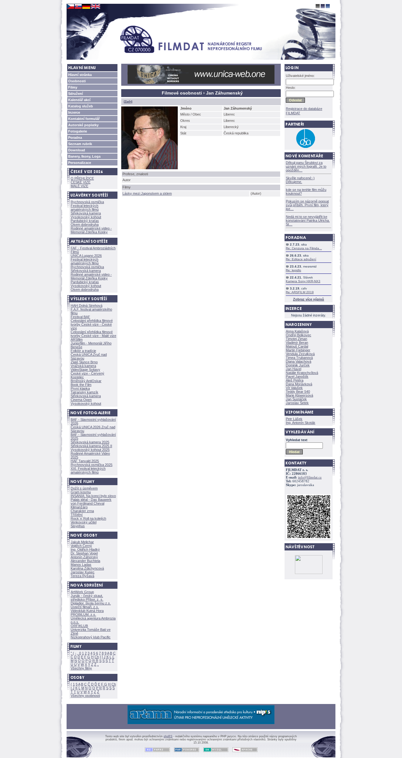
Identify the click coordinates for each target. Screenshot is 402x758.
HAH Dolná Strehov (86, 305)
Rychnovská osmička (87, 202)
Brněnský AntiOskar (86, 381)
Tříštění (77, 515)
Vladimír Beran (297, 342)
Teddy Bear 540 (298, 391)
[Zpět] (128, 101)
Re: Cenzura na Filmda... (304, 248)
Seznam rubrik (80, 144)
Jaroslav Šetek (297, 403)
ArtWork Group (82, 592)
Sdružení (75, 93)
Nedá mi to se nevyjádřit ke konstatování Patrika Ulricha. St (308, 220)
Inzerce (74, 112)
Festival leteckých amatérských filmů (85, 207)
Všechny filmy (81, 668)
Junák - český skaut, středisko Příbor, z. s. (87, 597)
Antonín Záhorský (84, 557)
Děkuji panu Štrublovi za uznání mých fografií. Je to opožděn (306, 166)
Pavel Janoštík (297, 376)
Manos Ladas (81, 564)
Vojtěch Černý (81, 546)
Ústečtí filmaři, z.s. (85, 607)
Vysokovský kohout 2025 (90, 450)
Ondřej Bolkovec (298, 335)
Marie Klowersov (299, 395)
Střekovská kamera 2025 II (91, 446)
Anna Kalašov (297, 331)
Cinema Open (81, 400)
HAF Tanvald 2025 (85, 461)
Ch (97, 657)
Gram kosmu (81, 492)
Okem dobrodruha (85, 224)
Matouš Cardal (297, 346)
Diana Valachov (298, 361)
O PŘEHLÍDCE (82, 178)
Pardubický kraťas (85, 221)
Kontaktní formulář (84, 119)
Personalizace (79, 163)
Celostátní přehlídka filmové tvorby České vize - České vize (92, 324)
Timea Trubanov (299, 358)
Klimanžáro (79, 507)
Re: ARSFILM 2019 (300, 292)
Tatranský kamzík (84, 392)
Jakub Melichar (82, 542)
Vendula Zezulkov (300, 354)
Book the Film (81, 385)
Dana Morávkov (299, 384)
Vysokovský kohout (86, 217)
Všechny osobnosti (85, 695)
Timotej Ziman (296, 339)
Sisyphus (78, 526)
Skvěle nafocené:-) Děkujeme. (300, 180)
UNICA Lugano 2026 (86, 255)
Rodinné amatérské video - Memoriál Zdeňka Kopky (91, 230)
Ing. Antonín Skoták (300, 423)
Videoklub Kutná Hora (87, 611)
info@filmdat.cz (310, 477)
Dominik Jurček (298, 365)
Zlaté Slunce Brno (84, 362)
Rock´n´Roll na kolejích (88, 518)
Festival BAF (80, 317)
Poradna (75, 137)
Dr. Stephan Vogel (84, 553)
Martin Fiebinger (298, 350)
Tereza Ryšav (82, 576)
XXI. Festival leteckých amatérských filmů (88, 470)
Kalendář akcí (79, 100)
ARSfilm (77, 339)
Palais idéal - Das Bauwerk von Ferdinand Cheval (91, 501)
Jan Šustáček (296, 399)
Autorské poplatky (83, 125)
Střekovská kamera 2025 (90, 442)
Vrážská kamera (83, 366)
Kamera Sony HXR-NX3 (303, 281)
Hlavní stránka (80, 75)
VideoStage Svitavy (85, 369)
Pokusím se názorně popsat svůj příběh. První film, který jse (307, 205)
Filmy (72, 87)
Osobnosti (77, 81)
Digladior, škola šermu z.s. (91, 603)
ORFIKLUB (79, 626)
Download (76, 150)
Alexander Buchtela (85, 561)
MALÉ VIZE (79, 186)
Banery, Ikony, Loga (84, 156)
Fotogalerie (77, 131)
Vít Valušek (294, 388)
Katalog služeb (80, 106)
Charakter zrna (82, 511)
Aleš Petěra (294, 380)
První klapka (80, 388)
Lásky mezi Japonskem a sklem (147, 193)
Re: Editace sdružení (301, 259)
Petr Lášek (294, 419)
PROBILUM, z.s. (83, 614)
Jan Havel (293, 369)
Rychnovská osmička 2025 (91, 465)
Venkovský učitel (83, 522)
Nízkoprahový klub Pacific (91, 637)
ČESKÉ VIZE (80, 182)
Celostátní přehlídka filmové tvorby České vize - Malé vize (93, 334)
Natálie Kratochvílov (302, 373)
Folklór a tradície (83, 351)
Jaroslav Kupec (83, 572)
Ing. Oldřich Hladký (85, 549)
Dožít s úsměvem (84, 488)
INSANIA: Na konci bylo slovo (93, 496)
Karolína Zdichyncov (87, 568)
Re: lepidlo (293, 270)
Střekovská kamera (86, 213)
